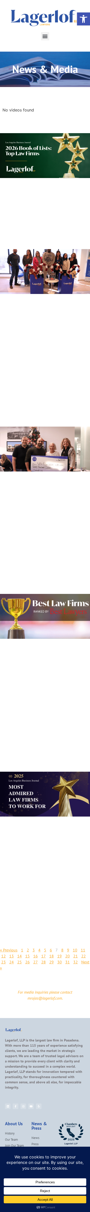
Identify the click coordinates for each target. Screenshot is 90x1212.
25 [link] (19, 961)
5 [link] (45, 949)
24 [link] (11, 961)
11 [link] (83, 949)
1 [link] (22, 949)
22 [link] (83, 955)
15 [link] (27, 955)
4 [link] (39, 949)
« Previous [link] (9, 949)
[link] (83, 18)
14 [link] (19, 955)
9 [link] (68, 949)
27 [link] (35, 961)
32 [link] (75, 961)
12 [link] (3, 955)
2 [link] (28, 949)
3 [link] (33, 949)
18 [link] (51, 955)
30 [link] (59, 961)
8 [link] (62, 949)
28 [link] (43, 961)
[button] (45, 36)
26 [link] (27, 961)
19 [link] (59, 955)
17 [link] (43, 955)
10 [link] (75, 949)
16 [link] (35, 955)
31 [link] (67, 961)
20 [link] (67, 955)
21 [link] (75, 955)
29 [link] (51, 961)
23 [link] (3, 961)
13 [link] (11, 955)
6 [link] (51, 949)
